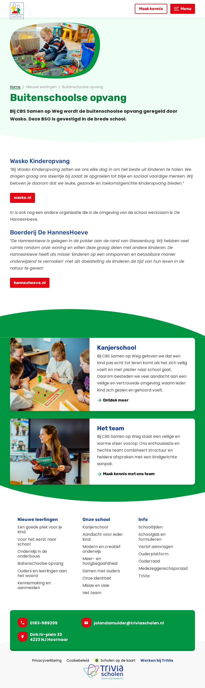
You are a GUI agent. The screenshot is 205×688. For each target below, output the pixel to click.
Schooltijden (150, 527)
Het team (110, 428)
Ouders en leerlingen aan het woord (42, 573)
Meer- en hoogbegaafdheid (100, 561)
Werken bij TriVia (156, 660)
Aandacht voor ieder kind (102, 536)
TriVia (144, 576)
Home (15, 87)
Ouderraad (149, 561)
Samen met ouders (101, 571)
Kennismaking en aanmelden (34, 585)
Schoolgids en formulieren (152, 536)
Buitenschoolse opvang (40, 563)
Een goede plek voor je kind (40, 529)
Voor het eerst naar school (37, 541)
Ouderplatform (153, 554)
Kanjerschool (116, 347)
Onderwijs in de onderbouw (32, 553)
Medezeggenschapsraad (163, 568)
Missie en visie (95, 585)
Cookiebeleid (77, 660)
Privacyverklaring (47, 660)
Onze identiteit (96, 578)
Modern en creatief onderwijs (101, 549)
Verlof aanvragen (155, 546)
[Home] (17, 11)
